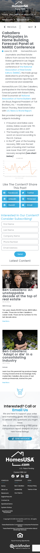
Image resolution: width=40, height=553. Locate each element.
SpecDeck (21, 19)
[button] (10, 192)
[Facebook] (13, 476)
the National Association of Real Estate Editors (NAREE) (18, 69)
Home (5, 14)
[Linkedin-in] (22, 476)
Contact (6, 24)
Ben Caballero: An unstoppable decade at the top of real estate (19, 294)
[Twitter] (17, 476)
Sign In (17, 24)
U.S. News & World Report (19, 110)
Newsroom (7, 19)
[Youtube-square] (27, 476)
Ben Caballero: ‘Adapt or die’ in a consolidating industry (17, 356)
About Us (28, 14)
